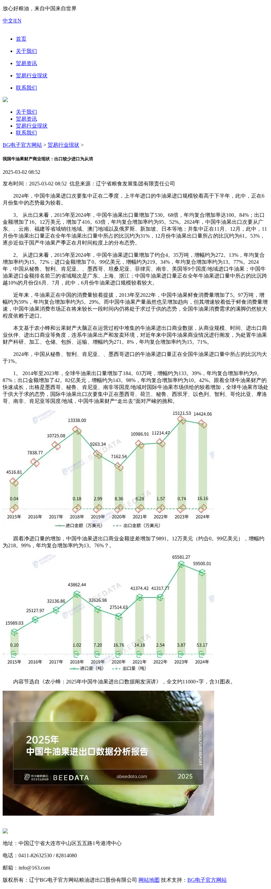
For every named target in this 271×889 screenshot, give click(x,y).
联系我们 (26, 132)
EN (17, 20)
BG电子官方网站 (22, 145)
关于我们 (26, 112)
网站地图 (149, 880)
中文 (8, 20)
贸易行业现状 (32, 126)
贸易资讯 (26, 119)
